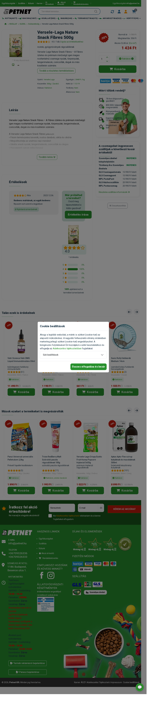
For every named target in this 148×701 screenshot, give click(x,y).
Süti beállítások (50, 354)
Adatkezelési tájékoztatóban (67, 348)
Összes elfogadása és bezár (88, 366)
